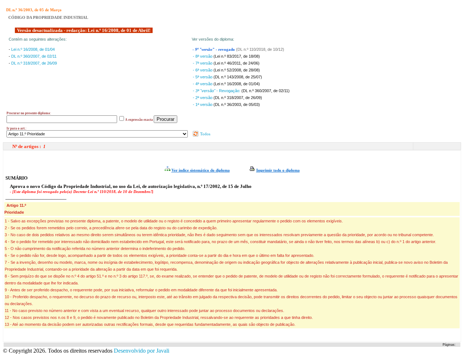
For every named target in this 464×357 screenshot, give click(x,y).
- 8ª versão (203, 56)
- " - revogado (214, 50)
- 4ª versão (203, 84)
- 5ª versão (203, 77)
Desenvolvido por (141, 351)
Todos (204, 134)
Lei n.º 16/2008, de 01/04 (33, 49)
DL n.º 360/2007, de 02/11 (34, 56)
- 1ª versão (203, 104)
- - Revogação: (217, 91)
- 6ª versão (203, 70)
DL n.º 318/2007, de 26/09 (34, 63)
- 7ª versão (203, 63)
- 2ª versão (203, 97)
